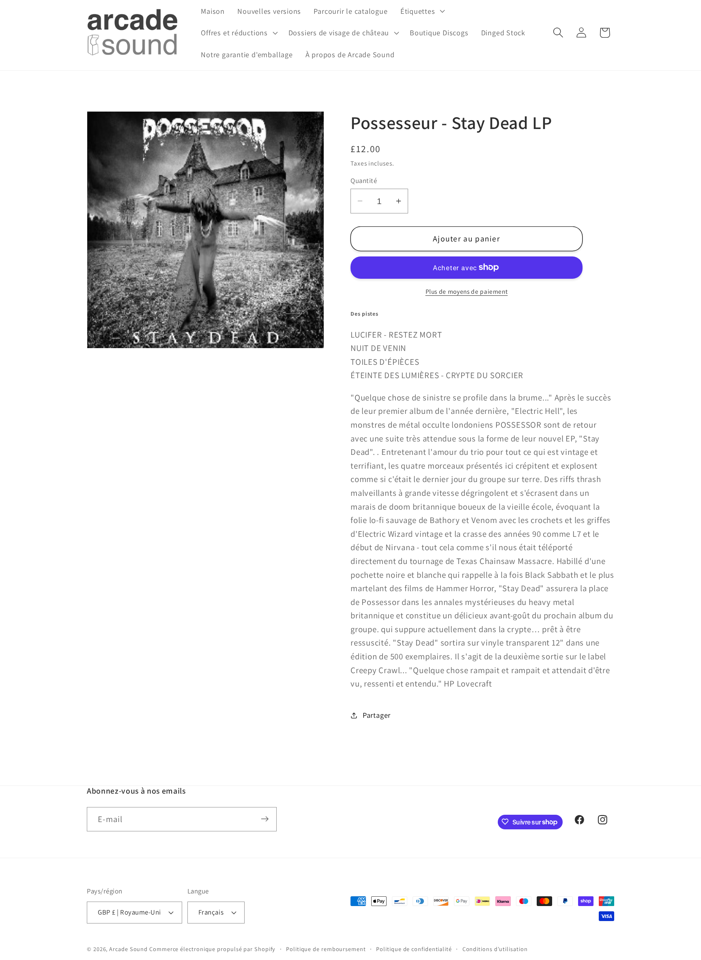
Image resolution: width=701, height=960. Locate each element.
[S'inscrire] (264, 819)
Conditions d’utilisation (495, 948)
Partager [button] (377, 715)
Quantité (363, 180)
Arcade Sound (128, 948)
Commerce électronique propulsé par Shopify (212, 948)
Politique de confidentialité (414, 948)
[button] (421, 11)
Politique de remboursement (326, 948)
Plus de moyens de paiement (467, 291)
